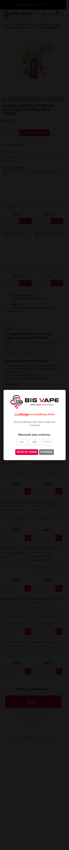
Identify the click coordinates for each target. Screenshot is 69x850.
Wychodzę (46, 452)
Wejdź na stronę (27, 452)
